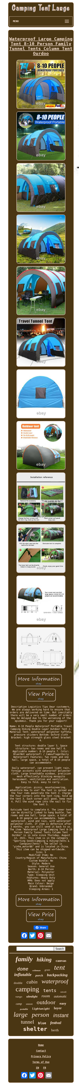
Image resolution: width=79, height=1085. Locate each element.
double (18, 983)
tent (59, 967)
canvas (61, 961)
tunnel (27, 1022)
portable (24, 1009)
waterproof (55, 981)
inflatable (22, 974)
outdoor (46, 1002)
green (47, 970)
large (21, 1014)
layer (58, 1008)
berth (55, 1030)
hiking (44, 960)
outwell (63, 992)
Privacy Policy (41, 1056)
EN (37, 1067)
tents (49, 990)
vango (18, 996)
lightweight (41, 1008)
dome (22, 969)
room (46, 996)
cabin (32, 982)
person (40, 1014)
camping (27, 989)
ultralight (31, 996)
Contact (41, 1050)
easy (63, 1003)
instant (60, 1015)
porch (39, 975)
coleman (36, 970)
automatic (60, 996)
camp (19, 1003)
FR (44, 1067)
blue (42, 1023)
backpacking (57, 975)
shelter (35, 1029)
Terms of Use (40, 1062)
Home (41, 1045)
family (24, 959)
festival (55, 1023)
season (29, 1004)
